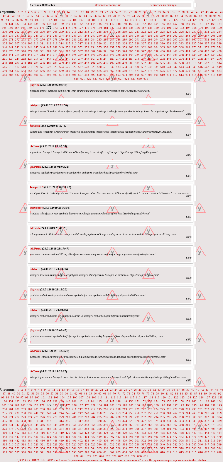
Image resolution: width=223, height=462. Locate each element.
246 (74, 35)
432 (143, 55)
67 (99, 16)
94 (7, 20)
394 (124, 51)
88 (200, 16)
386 (74, 51)
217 (112, 31)
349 (61, 47)
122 (176, 20)
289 (124, 39)
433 (150, 55)
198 (213, 27)
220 (131, 31)
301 (200, 39)
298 (181, 39)
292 (143, 39)
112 (113, 20)
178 (87, 27)
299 (188, 39)
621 (82, 78)
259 (156, 35)
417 (49, 55)
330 (162, 43)
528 (86, 67)
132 (17, 23)
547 (206, 67)
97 (22, 20)
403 (181, 51)
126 (201, 20)
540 (162, 67)
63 (80, 16)
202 (17, 31)
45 (216, 12)
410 (4, 55)
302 (206, 39)
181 (106, 27)
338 (213, 43)
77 (147, 16)
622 (89, 78)
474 (188, 59)
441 (200, 55)
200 (4, 31)
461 (105, 59)
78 (152, 16)
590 (36, 74)
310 (36, 43)
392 (112, 51)
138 (55, 23)
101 (43, 20)
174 (61, 27)
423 (86, 55)
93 (2, 20)
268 (213, 35)
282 (80, 39)
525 (68, 67)
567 (112, 71)
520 (36, 67)
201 (11, 31)
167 (17, 27)
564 (93, 71)
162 (206, 23)
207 (49, 31)
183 (118, 27)
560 (68, 71)
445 (4, 59)
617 (206, 74)
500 (131, 63)
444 (219, 55)
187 (144, 27)
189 (156, 27)
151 (137, 23)
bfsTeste (34, 146)
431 (137, 55)
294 (156, 39)
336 (200, 43)
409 (219, 51)
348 (55, 47)
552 (17, 71)
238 (23, 35)
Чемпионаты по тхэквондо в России (126, 460)
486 (42, 63)
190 (162, 27)
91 (214, 16)
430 (131, 55)
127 (207, 20)
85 (186, 16)
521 (42, 67)
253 (118, 35)
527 (80, 67)
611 (169, 74)
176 (74, 27)
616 (200, 74)
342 (17, 47)
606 (137, 74)
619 (219, 74)
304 (219, 39)
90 (210, 16)
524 (61, 67)
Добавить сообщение (108, 5)
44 (211, 12)
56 (47, 16)
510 (194, 63)
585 (4, 74)
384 (61, 51)
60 (66, 16)
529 (93, 67)
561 (74, 71)
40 (192, 12)
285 (99, 39)
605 (131, 74)
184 (125, 27)
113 (119, 20)
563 (86, 71)
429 (124, 55)
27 (130, 12)
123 (182, 20)
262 (175, 35)
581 (200, 71)
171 (42, 27)
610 (162, 74)
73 (128, 16)
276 (42, 39)
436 (169, 55)
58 (56, 16)
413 (23, 55)
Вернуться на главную (163, 5)
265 (194, 35)
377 (17, 51)
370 (194, 47)
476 (200, 59)
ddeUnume (36, 207)
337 (206, 43)
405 (194, 51)
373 (213, 47)
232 (206, 31)
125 (195, 20)
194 (188, 27)
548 (213, 67)
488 (55, 63)
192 (175, 27)
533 (118, 67)
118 (151, 20)
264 (188, 35)
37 (178, 12)
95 (12, 20)
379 (30, 51)
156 (169, 23)
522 (49, 67)
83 (176, 16)
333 (181, 43)
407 (206, 51)
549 (219, 67)
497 (112, 63)
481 (11, 63)
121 (169, 20)
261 (169, 35)
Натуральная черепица (163, 460)
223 (150, 31)
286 (105, 39)
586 (11, 74)
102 (49, 20)
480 (4, 63)
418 (55, 55)
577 (175, 71)
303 (213, 39)
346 (42, 47)
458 (86, 59)
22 (106, 12)
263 (181, 35)
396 (137, 51)
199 (219, 27)
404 (188, 51)
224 (156, 31)
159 (188, 23)
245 (68, 35)
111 (106, 20)
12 (58, 12)
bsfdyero (35, 105)
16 (77, 12)
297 (175, 39)
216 (105, 31)
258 (150, 35)
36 (173, 12)
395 (131, 51)
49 (13, 16)
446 (11, 59)
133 (23, 23)
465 (131, 59)
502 (143, 63)
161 (200, 23)
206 (42, 31)
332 (175, 43)
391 (105, 51)
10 (49, 12)
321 (105, 43)
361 (137, 47)
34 (164, 12)
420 (68, 55)
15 (72, 12)
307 (17, 43)
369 (188, 47)
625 (108, 78)
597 (80, 74)
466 (137, 59)
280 (68, 39)
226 (169, 31)
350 (68, 47)
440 (194, 55)
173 (55, 27)
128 (214, 20)
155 (162, 23)
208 (55, 31)
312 (49, 43)
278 (55, 39)
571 (137, 71)
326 (137, 43)
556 (42, 71)
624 (101, 78)
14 (68, 12)
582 (206, 71)
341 (11, 47)
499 (124, 63)
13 (63, 12)
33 (159, 12)
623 (95, 78)
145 (99, 23)
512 (206, 63)
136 (42, 23)
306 (11, 43)
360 (131, 47)
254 (124, 35)
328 (150, 43)
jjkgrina (35, 84)
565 (99, 71)
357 (112, 47)
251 (105, 35)
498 (118, 63)
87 (195, 16)
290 (131, 39)
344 (30, 47)
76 (143, 16)
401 (169, 51)
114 (125, 20)
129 (220, 20)
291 (137, 39)
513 (213, 63)
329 (156, 43)
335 (194, 43)
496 (105, 63)
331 (169, 43)
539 (156, 67)
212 (80, 31)
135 (36, 23)
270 (4, 39)
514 (219, 63)
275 (36, 39)
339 (219, 43)
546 (200, 67)
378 (23, 51)
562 (80, 71)
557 (49, 71)
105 (68, 20)
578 (181, 71)
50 (18, 16)
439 (188, 55)
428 (118, 55)
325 (131, 43)
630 (139, 78)
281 (74, 39)
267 (206, 35)
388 (86, 51)
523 (55, 67)
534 (124, 67)
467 (143, 59)
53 (32, 16)
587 (17, 74)
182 (112, 27)
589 (30, 74)
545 (194, 67)
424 (93, 55)
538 (150, 67)
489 (61, 63)
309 (30, 43)
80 (162, 16)
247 (80, 35)
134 (30, 23)
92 (219, 16)
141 (74, 23)
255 (131, 35)
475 (194, 59)
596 (74, 74)
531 (105, 67)
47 (4, 16)
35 (168, 12)
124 (188, 20)
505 (162, 63)
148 (118, 23)
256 (137, 35)
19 (92, 12)
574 (156, 71)
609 (156, 74)
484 (30, 63)
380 (36, 51)
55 (42, 16)
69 (109, 16)
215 (99, 31)
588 (23, 74)
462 (112, 59)
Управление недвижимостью (85, 460)
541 (169, 67)
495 (99, 63)
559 (61, 71)
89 (205, 16)
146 (105, 23)
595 (68, 74)
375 (4, 51)
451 (42, 59)
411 (11, 55)
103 (56, 20)
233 (213, 31)
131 (11, 23)
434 (156, 55)
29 (140, 12)
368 (181, 47)
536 (137, 67)
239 (30, 35)
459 (93, 59)
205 (36, 31)
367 (175, 47)
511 (200, 63)
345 (36, 47)
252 (112, 35)
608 (150, 74)
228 (181, 31)
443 (213, 55)
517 (17, 67)
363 (150, 47)
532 (112, 67)
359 (124, 47)
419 (61, 55)
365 (162, 47)
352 (80, 47)
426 (105, 55)
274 (30, 39)
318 (86, 43)
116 (138, 20)
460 (99, 59)
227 (175, 31)
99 (31, 20)
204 (30, 31)
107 (81, 20)
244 (61, 35)
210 (68, 31)
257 (143, 35)
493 (86, 63)
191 (169, 27)
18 (87, 12)
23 (111, 12)
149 (124, 23)
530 (99, 67)
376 (11, 51)
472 (175, 59)
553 (23, 71)
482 (17, 63)
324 (124, 43)
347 (49, 47)
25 (120, 12)
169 (29, 27)
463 (118, 59)
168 (23, 27)
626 (114, 78)
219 (124, 31)
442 (206, 55)
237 (17, 35)
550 (4, 71)
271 (11, 39)
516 (11, 67)
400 (162, 51)
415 (36, 55)
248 (86, 35)
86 (191, 16)
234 (219, 31)
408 (213, 51)
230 (194, 31)
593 (55, 74)
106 (75, 20)
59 (61, 16)
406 (200, 51)
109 (94, 20)
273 (23, 39)
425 (99, 55)
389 (93, 51)
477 (206, 59)
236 (11, 35)
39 (187, 12)
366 (169, 47)
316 (74, 43)
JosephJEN (37, 187)
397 (143, 51)
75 (138, 16)
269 (219, 35)
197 (207, 27)
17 (82, 12)
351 (74, 47)
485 (36, 63)
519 (30, 67)
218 (118, 31)
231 (200, 31)
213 (86, 31)
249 (93, 35)
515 (4, 67)
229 (188, 31)
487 (49, 63)
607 (143, 74)
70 (114, 16)
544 (188, 67)
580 (194, 71)
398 (150, 51)
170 (36, 27)
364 (156, 47)
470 (162, 59)
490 (68, 63)
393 (118, 51)
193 (181, 27)
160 (194, 23)
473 (181, 59)
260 (162, 35)
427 (112, 55)
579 (188, 71)
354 (93, 47)
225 (162, 31)
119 (157, 20)
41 (197, 12)
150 (131, 23)
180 (99, 27)
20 (96, 12)
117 (144, 20)
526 (74, 67)
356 (105, 47)
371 (200, 47)
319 (93, 43)
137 (49, 23)
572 (143, 71)
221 (137, 31)
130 (4, 23)
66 (95, 16)
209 (61, 31)
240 (36, 35)
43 (207, 12)
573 (150, 71)
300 (194, 39)
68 (104, 16)
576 (169, 71)
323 (118, 43)
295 (162, 39)
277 (49, 39)
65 (90, 16)
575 (162, 71)
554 (30, 71)
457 (80, 59)
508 (181, 63)
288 (118, 39)
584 (219, 71)
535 (131, 67)
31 (149, 12)
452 (49, 59)
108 (87, 20)
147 (112, 23)
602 (112, 74)
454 (61, 59)
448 (23, 59)
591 (42, 74)
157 (175, 23)
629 (133, 78)
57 (52, 16)
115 (132, 20)
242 (49, 35)
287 (112, 39)
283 (86, 39)
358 (118, 47)
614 (188, 74)
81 (167, 16)
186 (137, 27)
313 (55, 43)
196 (200, 27)
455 (68, 59)
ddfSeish (35, 125)
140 (68, 23)
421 (74, 55)
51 (23, 16)
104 (62, 20)
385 (68, 51)
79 (157, 16)
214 (93, 31)
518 (23, 67)
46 (221, 12)
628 (127, 78)
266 (200, 35)
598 (86, 74)
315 (68, 43)
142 (80, 23)
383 (55, 51)
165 (4, 27)
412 (17, 55)
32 (154, 12)
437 (175, 55)
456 (74, 59)
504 (156, 63)
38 (183, 12)
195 (194, 27)
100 (37, 20)
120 (163, 20)
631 (146, 78)
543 (181, 67)
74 (133, 16)
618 (213, 74)
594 (61, 74)
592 (49, 74)
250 (99, 35)
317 (80, 43)
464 (124, 59)
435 (162, 55)
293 (150, 39)
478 (213, 59)
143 (86, 23)
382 (49, 51)
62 (76, 16)
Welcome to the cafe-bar (192, 460)
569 (124, 71)
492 (80, 63)
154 (156, 23)
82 (171, 16)
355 (99, 47)
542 (175, 67)
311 (42, 43)
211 (74, 31)
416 (42, 55)
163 (213, 23)
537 (143, 67)
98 (26, 20)
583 (213, 71)
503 (150, 63)
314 (61, 43)
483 (23, 63)
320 (99, 43)
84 (181, 16)
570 (131, 71)
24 (116, 12)
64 (85, 16)
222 (143, 31)
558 (55, 71)
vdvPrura (36, 166)
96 (17, 20)
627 (120, 78)
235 (4, 35)
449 (30, 59)
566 (105, 71)
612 (175, 74)
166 (10, 27)
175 (68, 27)
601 (105, 74)
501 (137, 63)
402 (175, 51)
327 (143, 43)
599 (93, 74)
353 (86, 47)
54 (37, 16)
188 (150, 27)
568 (118, 71)
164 (219, 23)
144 (93, 23)
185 (131, 27)
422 (80, 55)
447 (17, 59)
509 (188, 63)
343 (23, 47)
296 (169, 39)
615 (194, 74)
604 (124, 74)
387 (80, 51)
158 (181, 23)
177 (80, 27)
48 (8, 16)
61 (71, 16)
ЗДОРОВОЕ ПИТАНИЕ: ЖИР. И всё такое (42, 460)
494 (93, 63)
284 (93, 39)
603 (118, 74)
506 (169, 63)
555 (36, 71)
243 (55, 35)
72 (123, 16)
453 (55, 59)
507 (175, 63)
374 (219, 47)
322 (112, 43)
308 (23, 43)
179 (93, 27)
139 (61, 23)
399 (156, 51)
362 (143, 47)
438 (181, 55)
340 (4, 47)
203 (23, 31)
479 (219, 59)
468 (150, 59)
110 (100, 20)
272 (17, 39)
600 (99, 74)
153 (150, 23)
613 (181, 74)
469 (156, 59)
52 (28, 16)
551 (11, 71)
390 (99, 51)
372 (206, 47)
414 (30, 55)
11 (53, 12)
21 (101, 12)
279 (61, 39)
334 (188, 43)
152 (143, 23)
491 (74, 63)
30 (144, 12)
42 (202, 12)
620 (76, 78)
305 (4, 43)
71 (119, 16)
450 (36, 59)
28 (135, 12)
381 (42, 51)
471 (169, 59)
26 (125, 12)
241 (42, 35)
